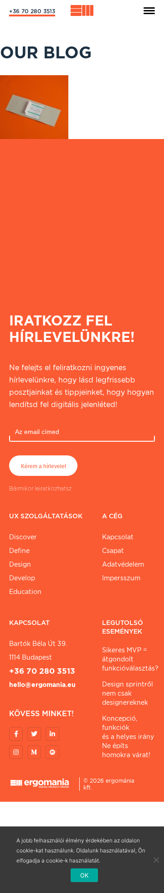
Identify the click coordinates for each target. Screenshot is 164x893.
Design (20, 564)
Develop (22, 578)
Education (25, 591)
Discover (23, 537)
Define (19, 550)
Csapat (113, 550)
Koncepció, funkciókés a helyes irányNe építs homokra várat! (128, 737)
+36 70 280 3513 (32, 11)
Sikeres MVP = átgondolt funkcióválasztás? (128, 659)
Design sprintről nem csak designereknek (127, 693)
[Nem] (155, 859)
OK (84, 875)
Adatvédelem (123, 564)
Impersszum (121, 578)
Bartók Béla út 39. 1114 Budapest (38, 650)
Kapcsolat (117, 537)
